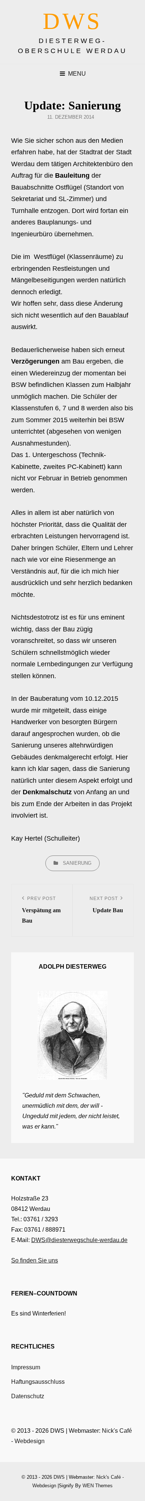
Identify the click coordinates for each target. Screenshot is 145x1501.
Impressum (25, 1367)
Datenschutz (27, 1396)
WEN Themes (98, 1485)
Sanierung (77, 863)
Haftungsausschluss (38, 1382)
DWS (72, 21)
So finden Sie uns (34, 1260)
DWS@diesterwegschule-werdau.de (79, 1240)
